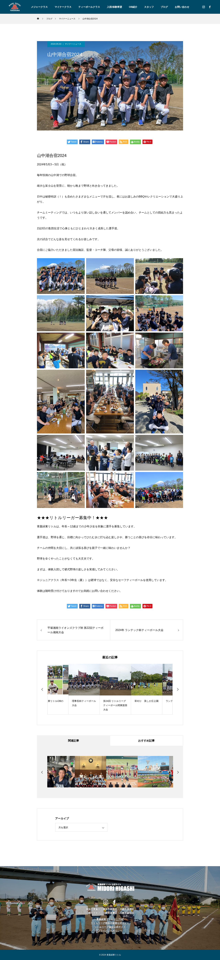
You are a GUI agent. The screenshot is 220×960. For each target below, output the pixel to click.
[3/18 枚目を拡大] (178, 262)
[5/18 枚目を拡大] (129, 299)
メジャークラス (39, 7)
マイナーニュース (73, 44)
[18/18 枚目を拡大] (178, 476)
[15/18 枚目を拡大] (178, 439)
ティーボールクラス (89, 7)
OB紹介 (133, 7)
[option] (63, 689)
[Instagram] (203, 7)
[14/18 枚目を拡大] (129, 439)
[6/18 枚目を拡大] (178, 299)
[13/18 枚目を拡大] (80, 439)
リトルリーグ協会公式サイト (110, 926)
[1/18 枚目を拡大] (80, 262)
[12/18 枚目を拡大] (178, 374)
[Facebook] (209, 7)
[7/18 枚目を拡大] (80, 337)
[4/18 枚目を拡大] (80, 299)
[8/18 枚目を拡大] (129, 337)
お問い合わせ (182, 7)
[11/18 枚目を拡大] (129, 374)
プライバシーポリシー (110, 930)
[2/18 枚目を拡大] (129, 262)
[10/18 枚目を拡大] (80, 374)
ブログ (164, 7)
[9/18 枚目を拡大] (178, 337)
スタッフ (149, 7)
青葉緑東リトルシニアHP (110, 919)
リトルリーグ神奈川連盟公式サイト (110, 923)
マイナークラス (63, 7)
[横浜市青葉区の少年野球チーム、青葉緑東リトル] (15, 7)
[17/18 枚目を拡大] (129, 476)
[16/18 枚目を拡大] (80, 476)
